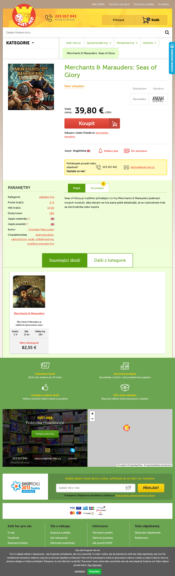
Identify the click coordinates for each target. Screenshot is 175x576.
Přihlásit (118, 20)
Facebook (13, 537)
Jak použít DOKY (102, 543)
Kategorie (18, 42)
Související (97, 187)
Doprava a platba (144, 4)
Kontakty (163, 4)
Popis (76, 188)
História (148, 43)
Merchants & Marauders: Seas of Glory (91, 53)
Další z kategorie (110, 260)
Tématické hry (125, 43)
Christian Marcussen (41, 229)
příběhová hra (44, 239)
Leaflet (122, 465)
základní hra (46, 197)
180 (51, 213)
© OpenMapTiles (134, 465)
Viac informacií (95, 565)
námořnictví (19, 239)
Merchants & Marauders (29, 313)
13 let (50, 207)
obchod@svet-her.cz (142, 167)
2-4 (52, 202)
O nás (11, 532)
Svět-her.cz (73, 43)
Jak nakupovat (59, 537)
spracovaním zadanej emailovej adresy (135, 495)
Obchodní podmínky (62, 543)
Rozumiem (94, 571)
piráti (31, 239)
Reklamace (141, 537)
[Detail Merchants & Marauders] (29, 291)
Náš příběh (98, 4)
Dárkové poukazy (102, 537)
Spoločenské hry (97, 43)
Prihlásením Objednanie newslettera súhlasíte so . (110, 495)
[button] (126, 428)
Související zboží (64, 260)
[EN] (52, 218)
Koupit (87, 123)
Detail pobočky (45, 433)
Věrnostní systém (102, 532)
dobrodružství (44, 234)
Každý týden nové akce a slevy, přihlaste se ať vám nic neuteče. (110, 478)
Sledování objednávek (148, 532)
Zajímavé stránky (18, 543)
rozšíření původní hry (40, 243)
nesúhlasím (80, 571)
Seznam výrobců (119, 4)
